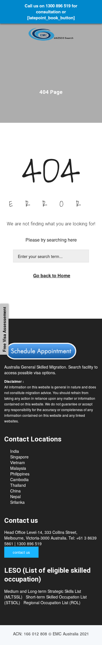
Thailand (18, 485)
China (15, 491)
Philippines (19, 474)
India (14, 451)
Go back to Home (51, 275)
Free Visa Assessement (4, 329)
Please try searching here (51, 240)
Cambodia (19, 479)
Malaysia (18, 468)
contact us (21, 552)
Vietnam (17, 462)
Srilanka (17, 502)
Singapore (19, 457)
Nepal (15, 496)
